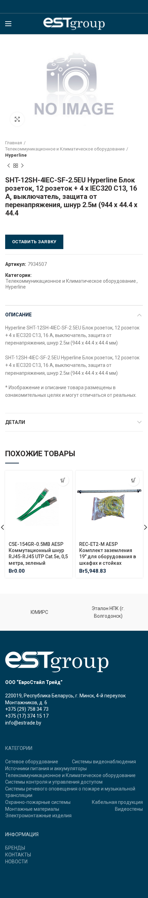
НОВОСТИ (16, 861)
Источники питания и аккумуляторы (46, 768)
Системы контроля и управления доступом (54, 782)
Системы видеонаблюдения (104, 761)
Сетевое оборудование (31, 761)
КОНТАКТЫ (18, 854)
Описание (18, 314)
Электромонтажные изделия (38, 815)
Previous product (8, 165)
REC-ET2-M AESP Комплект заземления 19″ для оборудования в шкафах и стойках (107, 553)
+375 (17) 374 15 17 (27, 716)
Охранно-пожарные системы (38, 802)
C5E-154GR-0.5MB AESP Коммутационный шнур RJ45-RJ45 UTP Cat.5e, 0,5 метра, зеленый (38, 553)
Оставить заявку (34, 241)
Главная (13, 142)
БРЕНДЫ (15, 848)
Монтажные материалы (32, 809)
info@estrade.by (23, 723)
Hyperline (16, 155)
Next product (22, 165)
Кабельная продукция (117, 802)
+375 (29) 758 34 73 (27, 709)
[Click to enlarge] (17, 119)
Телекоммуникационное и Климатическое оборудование (65, 148)
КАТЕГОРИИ (18, 748)
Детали (15, 422)
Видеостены (129, 809)
